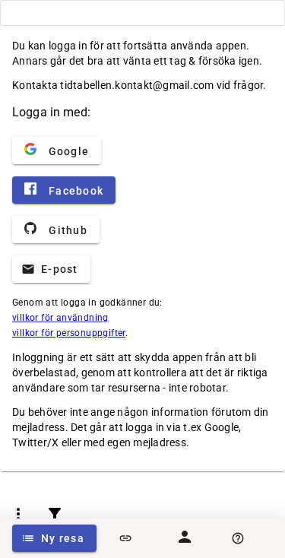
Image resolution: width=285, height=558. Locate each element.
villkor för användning (60, 317)
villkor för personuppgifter (68, 333)
